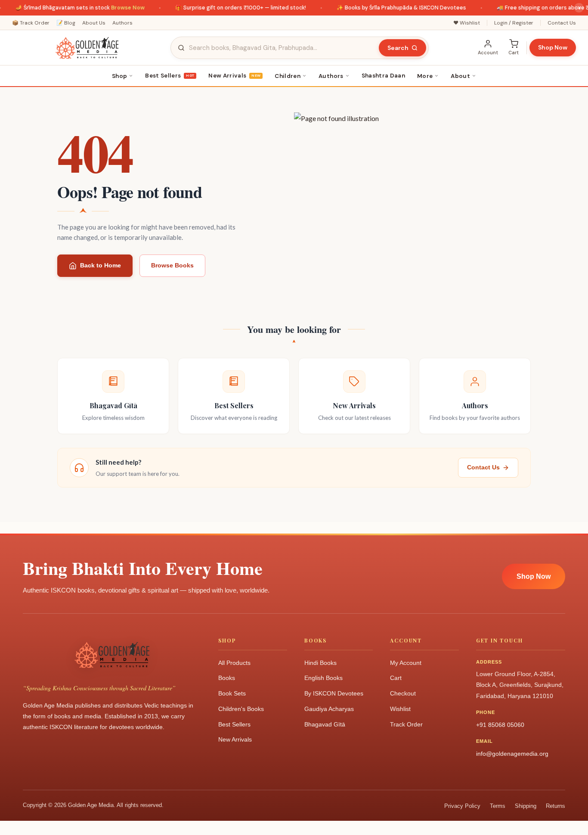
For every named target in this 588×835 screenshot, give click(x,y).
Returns (555, 806)
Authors (122, 22)
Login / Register (513, 22)
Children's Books (241, 708)
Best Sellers (169, 75)
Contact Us (562, 22)
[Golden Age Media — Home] (87, 47)
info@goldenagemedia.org (512, 753)
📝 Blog (65, 22)
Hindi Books (320, 662)
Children (287, 76)
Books (226, 677)
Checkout (403, 693)
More (425, 76)
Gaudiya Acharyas (329, 708)
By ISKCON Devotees (333, 693)
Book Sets (232, 693)
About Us (93, 22)
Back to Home (100, 265)
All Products (234, 662)
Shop (119, 76)
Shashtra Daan (383, 75)
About (460, 76)
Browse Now (120, 7)
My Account (405, 662)
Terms (497, 806)
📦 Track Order (31, 22)
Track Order (406, 724)
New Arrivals (234, 75)
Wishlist (400, 708)
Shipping (525, 806)
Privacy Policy (462, 806)
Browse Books (172, 265)
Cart (396, 677)
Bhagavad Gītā (324, 724)
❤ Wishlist (466, 22)
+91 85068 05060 (500, 724)
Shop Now (552, 47)
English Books (323, 677)
